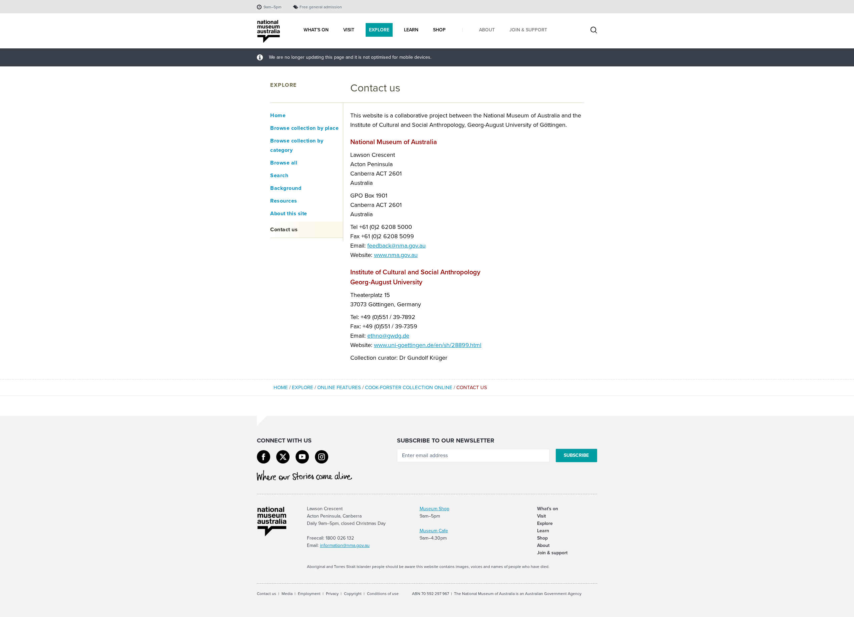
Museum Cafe (434, 530)
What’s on (547, 508)
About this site (288, 213)
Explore (283, 85)
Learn (543, 530)
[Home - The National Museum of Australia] (268, 31)
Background (285, 188)
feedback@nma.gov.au (396, 245)
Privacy (332, 594)
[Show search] (593, 30)
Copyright (353, 594)
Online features (339, 387)
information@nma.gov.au (345, 545)
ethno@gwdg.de (388, 335)
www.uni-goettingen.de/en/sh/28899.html (427, 345)
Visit (541, 516)
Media (287, 594)
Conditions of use (383, 594)
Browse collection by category (296, 145)
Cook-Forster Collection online (408, 387)
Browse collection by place (304, 128)
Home (278, 115)
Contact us (284, 229)
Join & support (552, 552)
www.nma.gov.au (396, 255)
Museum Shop (434, 508)
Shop (542, 538)
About (543, 545)
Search (279, 175)
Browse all (283, 163)
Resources (283, 201)
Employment (309, 594)
